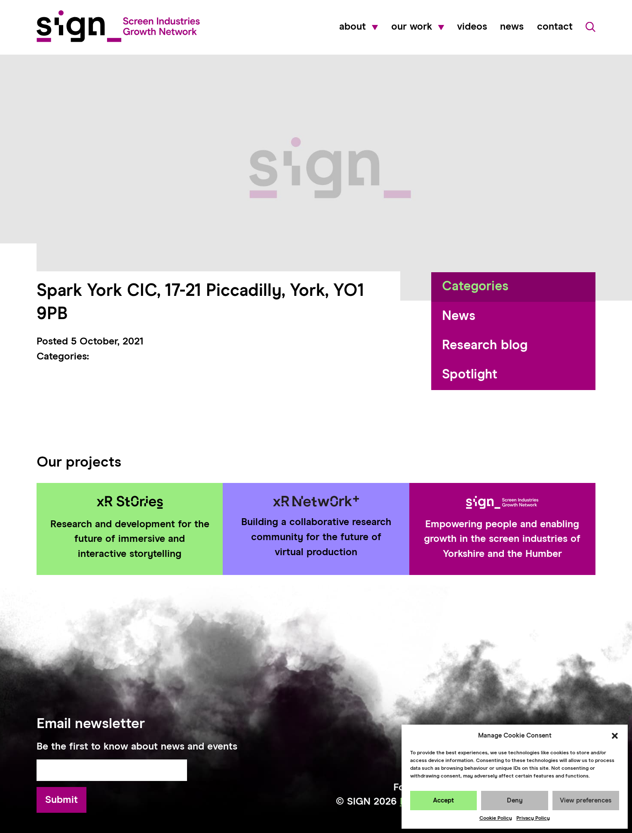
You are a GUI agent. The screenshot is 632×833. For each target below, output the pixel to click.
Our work (411, 27)
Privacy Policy (533, 818)
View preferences (585, 800)
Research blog (485, 345)
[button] (615, 736)
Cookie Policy (495, 818)
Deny (515, 800)
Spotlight (469, 374)
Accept (443, 800)
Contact (555, 27)
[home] (118, 26)
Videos (472, 27)
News (512, 27)
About (352, 27)
